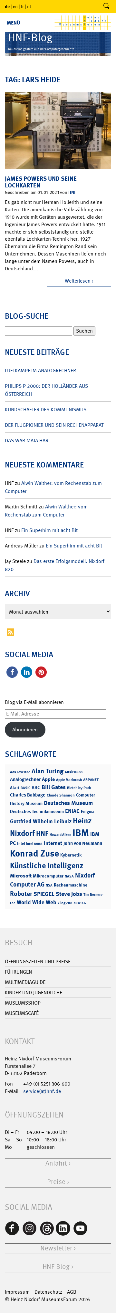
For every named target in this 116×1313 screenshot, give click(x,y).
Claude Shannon (61, 795)
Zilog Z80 (65, 903)
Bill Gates (54, 787)
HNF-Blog (56, 1266)
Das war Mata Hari (27, 440)
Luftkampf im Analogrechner (40, 370)
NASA (69, 876)
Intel (21, 843)
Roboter (21, 893)
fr (22, 6)
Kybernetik (71, 855)
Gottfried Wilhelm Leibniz (41, 821)
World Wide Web (36, 902)
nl (29, 6)
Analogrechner (25, 779)
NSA (49, 885)
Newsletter (56, 1248)
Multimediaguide (25, 982)
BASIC (25, 788)
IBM (80, 833)
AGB (71, 1291)
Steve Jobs (69, 894)
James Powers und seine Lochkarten (41, 182)
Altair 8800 (73, 772)
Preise (56, 1182)
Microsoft (21, 875)
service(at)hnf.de (42, 1091)
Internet (53, 843)
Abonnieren (25, 729)
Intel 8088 (34, 843)
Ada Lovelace (20, 772)
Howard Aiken (60, 834)
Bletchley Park (79, 787)
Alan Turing (47, 771)
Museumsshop (23, 1002)
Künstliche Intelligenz (46, 865)
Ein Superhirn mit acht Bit (49, 530)
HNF (72, 192)
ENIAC (72, 811)
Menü (13, 22)
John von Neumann (82, 843)
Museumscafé (22, 1013)
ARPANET (91, 779)
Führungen (18, 971)
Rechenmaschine (70, 885)
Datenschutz (48, 1291)
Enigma (87, 811)
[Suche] (106, 6)
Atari (14, 787)
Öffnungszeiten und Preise (38, 961)
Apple (48, 779)
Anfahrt (56, 1163)
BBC (36, 787)
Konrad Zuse (34, 853)
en (15, 6)
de (7, 6)
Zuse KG (79, 903)
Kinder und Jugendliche (33, 992)
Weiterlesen (78, 280)
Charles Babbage (27, 795)
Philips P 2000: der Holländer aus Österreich (46, 390)
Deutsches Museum (68, 803)
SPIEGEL (44, 894)
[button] (12, 672)
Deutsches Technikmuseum (37, 811)
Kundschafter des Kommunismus (45, 409)
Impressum (17, 1291)
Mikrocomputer (48, 876)
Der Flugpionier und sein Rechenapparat (54, 425)
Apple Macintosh (69, 779)
